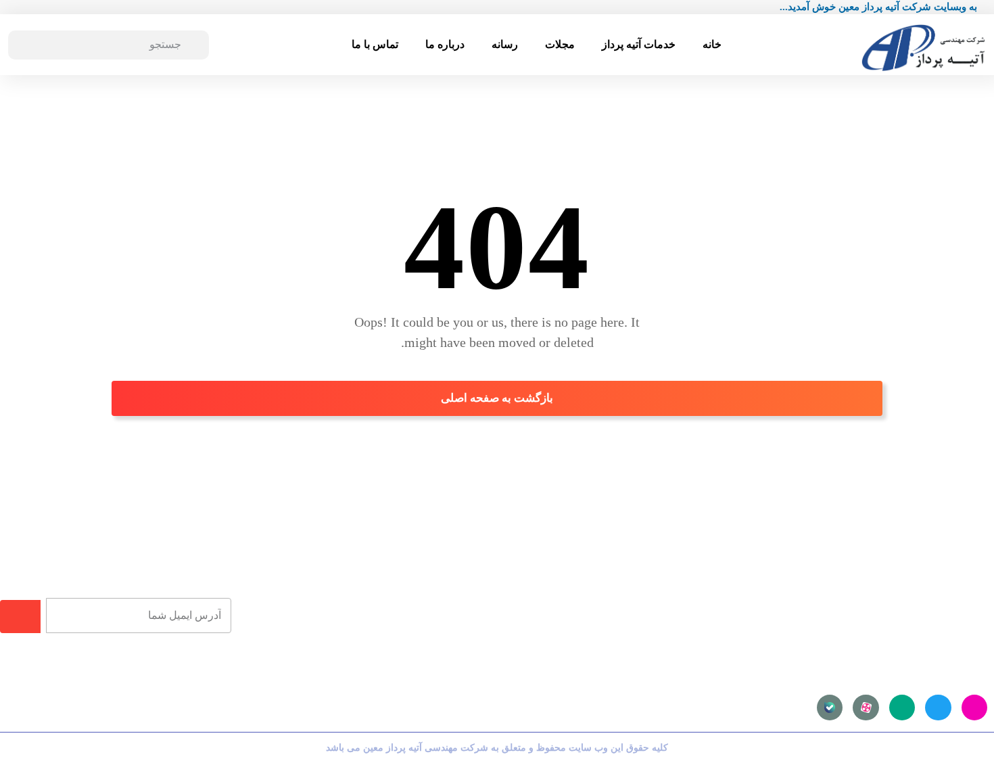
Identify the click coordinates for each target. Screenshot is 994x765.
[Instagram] (974, 707)
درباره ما (445, 44)
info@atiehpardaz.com (410, 627)
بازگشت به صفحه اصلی (497, 398)
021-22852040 (431, 646)
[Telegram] (938, 707)
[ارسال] (20, 616)
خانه (712, 44)
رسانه (505, 44)
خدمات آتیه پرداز (639, 44)
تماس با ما (375, 44)
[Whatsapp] (902, 707)
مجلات (560, 44)
